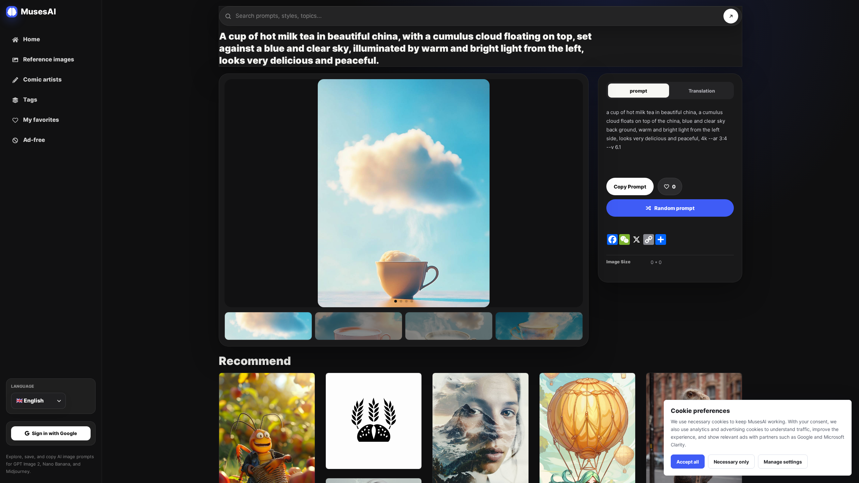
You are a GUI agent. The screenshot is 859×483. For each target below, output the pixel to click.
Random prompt (674, 208)
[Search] (730, 16)
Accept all (687, 462)
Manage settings (783, 462)
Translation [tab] (702, 91)
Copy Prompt (630, 186)
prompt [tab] (638, 91)
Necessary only (731, 462)
